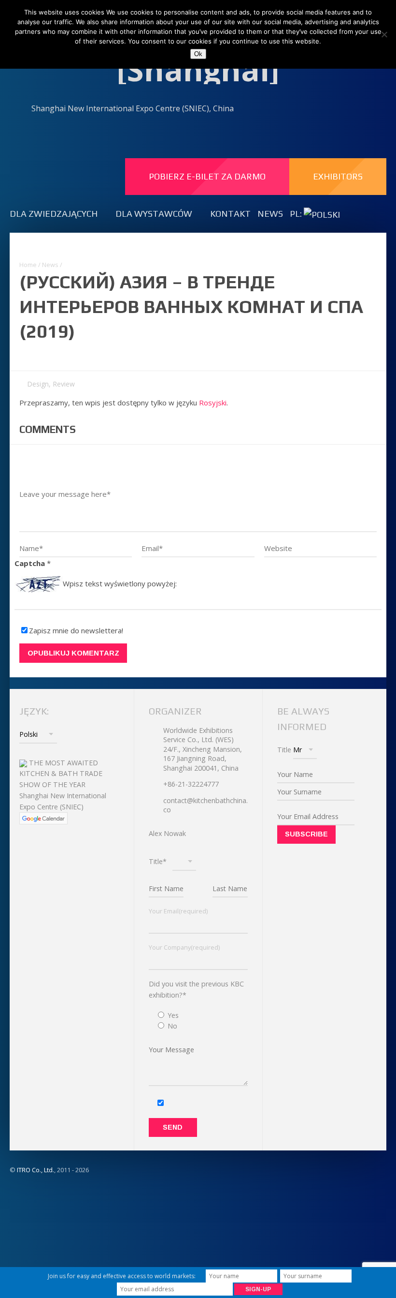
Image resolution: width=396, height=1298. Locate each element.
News (270, 214)
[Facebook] (261, 109)
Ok (198, 54)
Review (64, 383)
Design (38, 383)
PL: (297, 214)
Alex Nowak (167, 833)
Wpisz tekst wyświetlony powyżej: (120, 583)
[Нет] (384, 34)
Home (28, 264)
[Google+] (365, 109)
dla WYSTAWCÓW (153, 214)
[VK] (302, 109)
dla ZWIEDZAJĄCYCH (54, 214)
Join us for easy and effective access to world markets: (122, 1276)
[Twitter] (344, 109)
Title (284, 749)
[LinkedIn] (281, 109)
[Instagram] (323, 109)
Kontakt (230, 214)
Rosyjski (212, 402)
